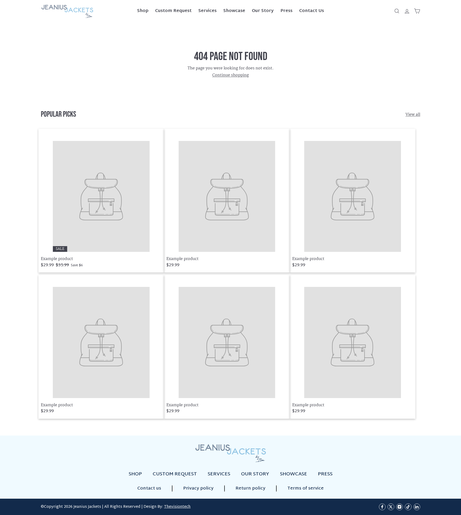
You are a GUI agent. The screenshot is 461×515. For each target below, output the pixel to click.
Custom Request (173, 11)
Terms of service (305, 488)
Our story (255, 474)
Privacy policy (198, 488)
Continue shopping (230, 75)
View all (413, 114)
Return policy (250, 488)
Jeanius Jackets (87, 506)
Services (207, 11)
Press (286, 11)
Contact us (149, 488)
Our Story (263, 11)
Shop (142, 11)
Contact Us (311, 11)
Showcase (234, 11)
